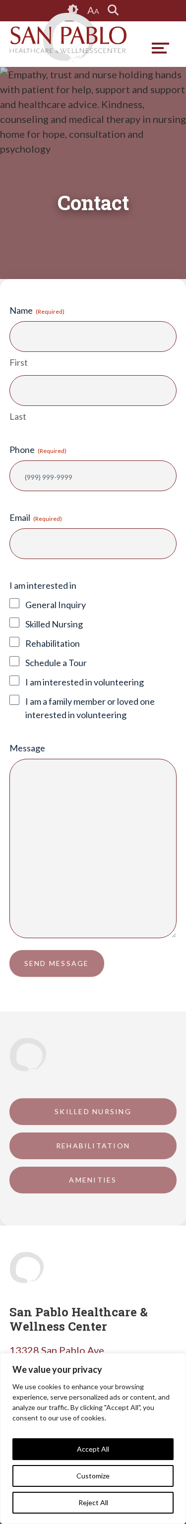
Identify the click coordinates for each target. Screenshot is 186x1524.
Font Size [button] (93, 10)
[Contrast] (73, 10)
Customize (93, 1475)
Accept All (93, 1449)
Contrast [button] (73, 10)
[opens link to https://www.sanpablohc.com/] (67, 37)
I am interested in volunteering (84, 682)
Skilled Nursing (54, 624)
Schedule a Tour (56, 662)
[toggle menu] (160, 48)
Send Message (56, 963)
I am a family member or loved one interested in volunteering (90, 708)
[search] (113, 10)
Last (17, 416)
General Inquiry (55, 604)
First (18, 362)
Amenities (93, 1180)
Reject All (93, 1502)
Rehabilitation (52, 643)
